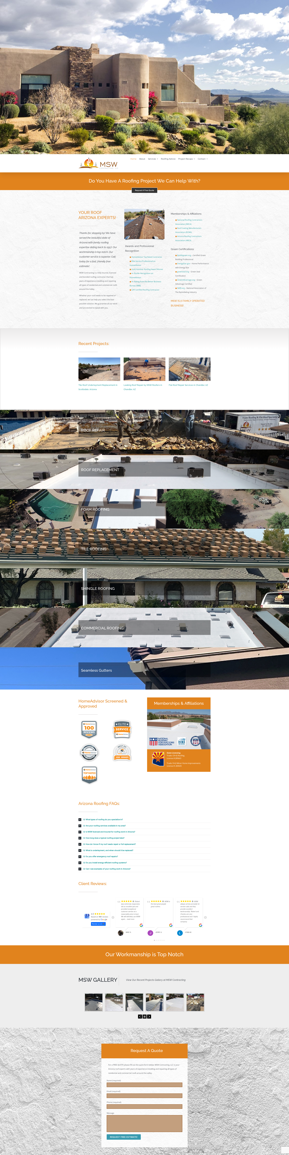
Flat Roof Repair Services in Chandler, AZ (188, 385)
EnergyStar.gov (183, 263)
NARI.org (181, 288)
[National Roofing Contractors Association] (179, 710)
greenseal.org (183, 271)
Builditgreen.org (184, 255)
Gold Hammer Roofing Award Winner (147, 269)
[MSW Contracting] (144, 210)
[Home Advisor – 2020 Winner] (122, 743)
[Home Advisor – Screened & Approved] (89, 743)
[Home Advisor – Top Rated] (89, 765)
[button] (144, 820)
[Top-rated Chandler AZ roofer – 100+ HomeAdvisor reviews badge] (89, 720)
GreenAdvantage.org (186, 280)
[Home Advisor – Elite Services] (122, 720)
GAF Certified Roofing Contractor (145, 290)
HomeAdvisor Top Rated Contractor (147, 257)
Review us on (97, 924)
